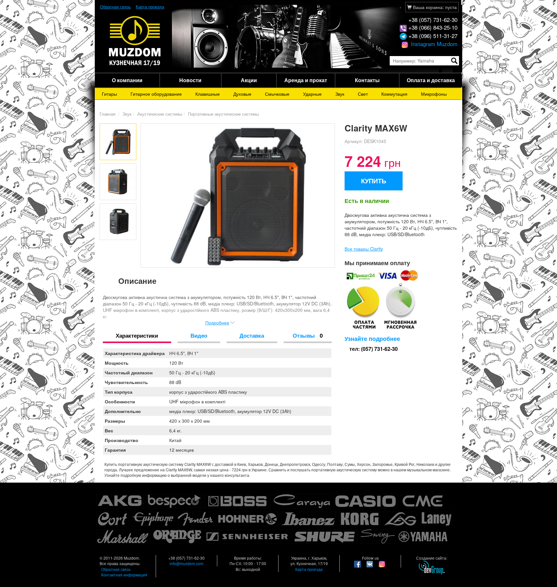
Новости (190, 80)
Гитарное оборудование (156, 94)
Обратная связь (115, 7)
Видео (199, 335)
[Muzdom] (135, 40)
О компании (127, 80)
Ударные (312, 94)
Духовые (242, 94)
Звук (339, 94)
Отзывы (308, 335)
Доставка (251, 335)
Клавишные (207, 94)
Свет (363, 94)
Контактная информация (124, 574)
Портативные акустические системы (223, 114)
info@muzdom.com (186, 563)
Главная (107, 114)
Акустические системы (159, 114)
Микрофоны (434, 94)
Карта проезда (150, 7)
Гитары (109, 94)
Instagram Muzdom (433, 44)
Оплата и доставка (431, 80)
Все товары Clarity (364, 248)
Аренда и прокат (305, 80)
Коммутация (394, 94)
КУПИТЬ (373, 180)
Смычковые (277, 94)
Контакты (367, 80)
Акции (249, 80)
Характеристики (137, 335)
